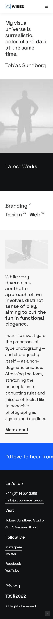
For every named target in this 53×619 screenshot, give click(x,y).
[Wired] (15, 6)
